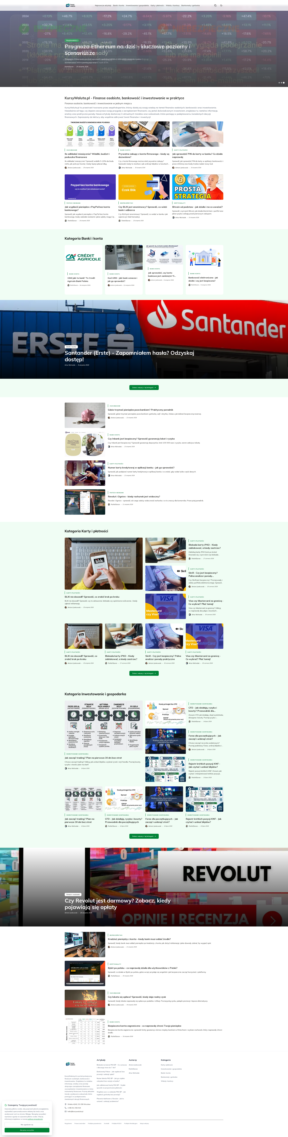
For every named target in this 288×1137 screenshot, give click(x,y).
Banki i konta (118, 5)
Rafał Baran (69, 67)
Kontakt (106, 1123)
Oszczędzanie (71, 150)
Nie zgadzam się (27, 1125)
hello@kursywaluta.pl (75, 1111)
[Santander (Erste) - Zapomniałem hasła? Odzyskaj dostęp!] (144, 339)
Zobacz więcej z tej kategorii (142, 388)
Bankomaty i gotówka (190, 5)
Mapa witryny (144, 1123)
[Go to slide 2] (281, 82)
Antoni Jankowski (71, 913)
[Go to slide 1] (279, 82)
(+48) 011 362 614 (74, 1108)
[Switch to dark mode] (221, 5)
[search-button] (215, 5)
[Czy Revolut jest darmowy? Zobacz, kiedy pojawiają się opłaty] (144, 887)
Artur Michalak (70, 365)
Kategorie (166, 1060)
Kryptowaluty (71, 40)
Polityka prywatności (94, 1123)
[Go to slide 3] (284, 83)
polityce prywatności (35, 1119)
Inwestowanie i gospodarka (137, 5)
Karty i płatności (157, 5)
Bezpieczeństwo (126, 203)
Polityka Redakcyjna (130, 1123)
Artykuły (101, 1060)
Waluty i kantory (173, 5)
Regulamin (68, 1123)
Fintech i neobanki (73, 203)
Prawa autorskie (79, 1123)
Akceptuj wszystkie (27, 1130)
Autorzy (133, 1060)
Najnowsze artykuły (103, 5)
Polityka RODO (117, 1123)
